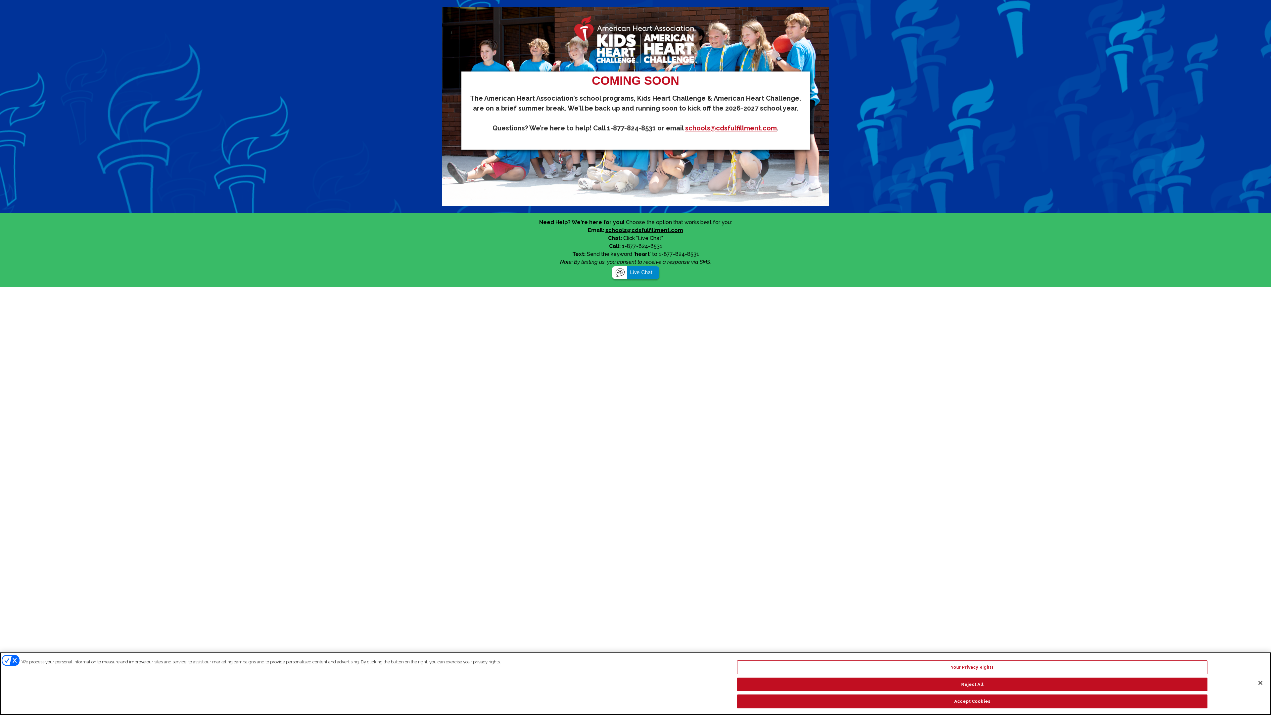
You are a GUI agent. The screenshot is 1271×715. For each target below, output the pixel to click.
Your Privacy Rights (972, 667)
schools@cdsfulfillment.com (731, 128)
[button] (636, 273)
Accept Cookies (972, 701)
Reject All (972, 684)
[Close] (1260, 683)
